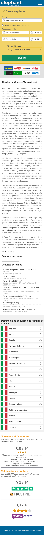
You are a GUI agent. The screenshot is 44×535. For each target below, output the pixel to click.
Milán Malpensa (15, 358)
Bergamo (12, 328)
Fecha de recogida (9, 29)
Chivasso (7, 303)
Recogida (5, 17)
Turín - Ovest (8, 281)
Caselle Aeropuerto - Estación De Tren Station (21, 270)
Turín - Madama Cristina (13, 296)
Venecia (12, 387)
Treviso (11, 381)
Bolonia (11, 334)
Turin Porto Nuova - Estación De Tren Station (21, 288)
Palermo (12, 416)
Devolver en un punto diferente (16, 25)
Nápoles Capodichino (17, 363)
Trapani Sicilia (14, 375)
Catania (12, 340)
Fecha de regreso (8, 36)
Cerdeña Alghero (15, 404)
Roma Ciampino (15, 422)
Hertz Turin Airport (9, 251)
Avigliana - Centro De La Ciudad (16, 309)
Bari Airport (13, 393)
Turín (5, 276)
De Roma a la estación (18, 410)
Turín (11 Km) (11, 230)
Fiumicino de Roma (16, 346)
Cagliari (12, 398)
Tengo (10, 50)
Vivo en (10, 46)
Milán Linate (13, 352)
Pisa (10, 369)
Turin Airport (13, 427)
